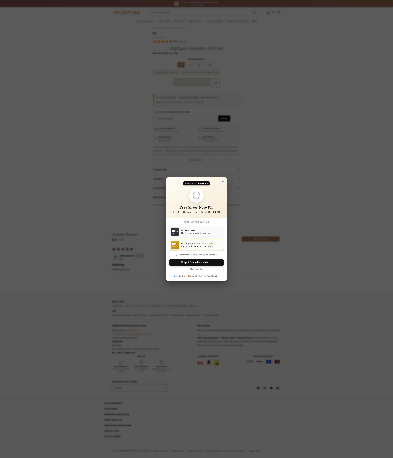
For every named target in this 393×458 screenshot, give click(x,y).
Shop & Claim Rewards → (197, 262)
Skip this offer (196, 269)
